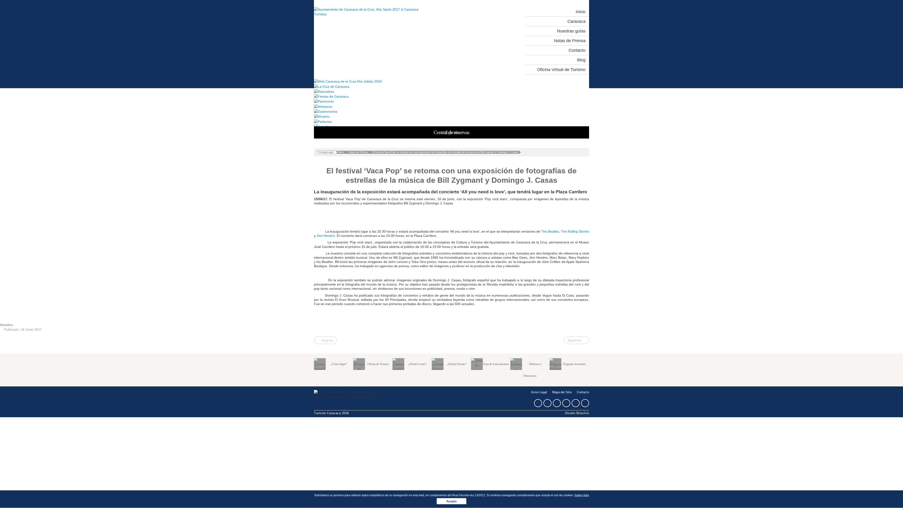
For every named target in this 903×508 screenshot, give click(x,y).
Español (488, 12)
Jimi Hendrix (326, 236)
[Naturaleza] (451, 91)
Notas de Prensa (358, 152)
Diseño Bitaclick (577, 413)
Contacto (583, 392)
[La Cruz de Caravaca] (451, 86)
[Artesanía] (451, 106)
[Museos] (451, 116)
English (509, 12)
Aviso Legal (539, 392)
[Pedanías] (451, 121)
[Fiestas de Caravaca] (451, 96)
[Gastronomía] (451, 111)
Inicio (341, 152)
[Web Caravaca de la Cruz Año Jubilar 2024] (451, 81)
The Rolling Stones (575, 231)
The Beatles (550, 231)
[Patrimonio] (451, 101)
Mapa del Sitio (562, 392)
